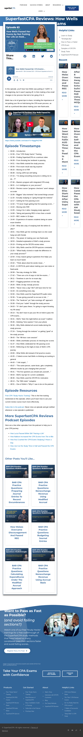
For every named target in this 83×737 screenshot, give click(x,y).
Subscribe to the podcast (14, 407)
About (47, 5)
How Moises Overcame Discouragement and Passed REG (18, 532)
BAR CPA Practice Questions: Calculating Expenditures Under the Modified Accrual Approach (17, 577)
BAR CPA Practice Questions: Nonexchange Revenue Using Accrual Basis (43, 574)
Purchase (23, 5)
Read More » (64, 96)
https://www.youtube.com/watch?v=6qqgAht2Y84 (23, 141)
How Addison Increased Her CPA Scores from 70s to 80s (31, 437)
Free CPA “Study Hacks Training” (17, 396)
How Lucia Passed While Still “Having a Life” (27, 433)
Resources (57, 5)
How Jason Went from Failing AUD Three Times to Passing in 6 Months (66, 145)
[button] (25, 56)
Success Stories (36, 5)
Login (40, 11)
